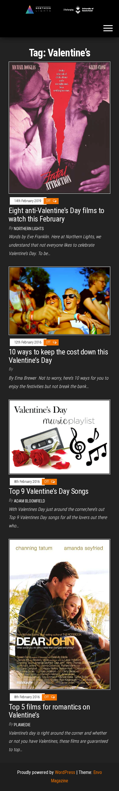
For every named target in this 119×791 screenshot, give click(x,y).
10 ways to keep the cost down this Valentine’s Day (58, 356)
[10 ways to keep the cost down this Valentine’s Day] (59, 300)
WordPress (65, 772)
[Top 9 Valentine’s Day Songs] (59, 436)
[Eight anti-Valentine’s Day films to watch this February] (59, 127)
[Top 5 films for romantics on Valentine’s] (59, 614)
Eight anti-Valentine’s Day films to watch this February (56, 214)
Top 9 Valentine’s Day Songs (49, 491)
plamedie (22, 724)
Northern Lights (29, 228)
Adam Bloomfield (29, 501)
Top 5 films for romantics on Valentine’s (49, 711)
